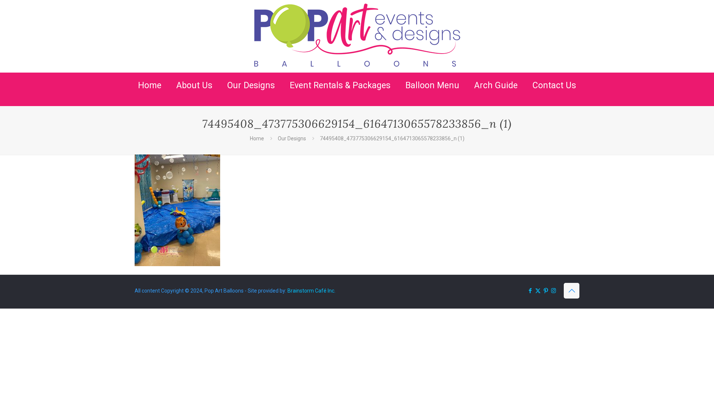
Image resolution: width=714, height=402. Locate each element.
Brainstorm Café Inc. (311, 291)
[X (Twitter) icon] (538, 290)
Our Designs (292, 138)
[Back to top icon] (571, 291)
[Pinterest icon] (546, 290)
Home (257, 138)
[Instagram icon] (553, 290)
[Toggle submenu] (194, 102)
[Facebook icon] (530, 290)
